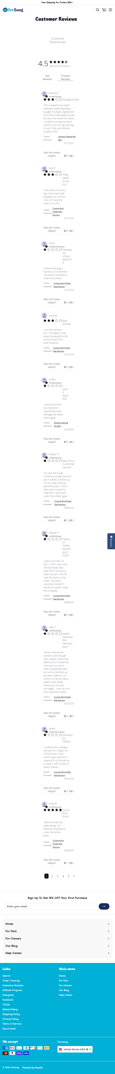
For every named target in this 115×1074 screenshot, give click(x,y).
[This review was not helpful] (70, 155)
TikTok (6, 1004)
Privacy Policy (11, 1019)
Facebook (8, 999)
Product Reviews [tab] (65, 77)
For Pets (63, 980)
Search (6, 976)
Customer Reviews (13, 985)
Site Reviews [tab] (47, 77)
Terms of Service (12, 1023)
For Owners (65, 985)
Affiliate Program (12, 990)
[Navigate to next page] (74, 876)
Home (62, 976)
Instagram (8, 995)
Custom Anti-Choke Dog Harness (58, 211)
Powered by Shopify (32, 1067)
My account (9, 1028)
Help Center (65, 995)
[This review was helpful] (65, 155)
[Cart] (104, 9)
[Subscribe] (104, 906)
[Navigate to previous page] (41, 876)
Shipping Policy (11, 1014)
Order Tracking (11, 980)
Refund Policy (10, 1009)
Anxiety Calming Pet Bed (67, 138)
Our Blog (64, 990)
